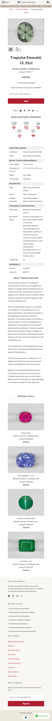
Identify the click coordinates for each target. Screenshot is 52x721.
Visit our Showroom (14, 663)
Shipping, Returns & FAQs (16, 641)
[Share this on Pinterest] (28, 110)
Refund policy (12, 676)
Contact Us (11, 667)
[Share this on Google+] (33, 110)
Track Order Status (14, 659)
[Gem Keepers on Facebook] (13, 596)
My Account (12, 654)
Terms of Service (13, 672)
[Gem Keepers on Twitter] (9, 596)
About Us (11, 646)
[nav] (5, 2)
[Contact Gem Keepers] (21, 596)
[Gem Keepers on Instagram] (17, 596)
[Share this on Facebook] (24, 110)
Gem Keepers (28, 713)
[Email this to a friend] (37, 110)
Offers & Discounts (14, 650)
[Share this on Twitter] (20, 110)
